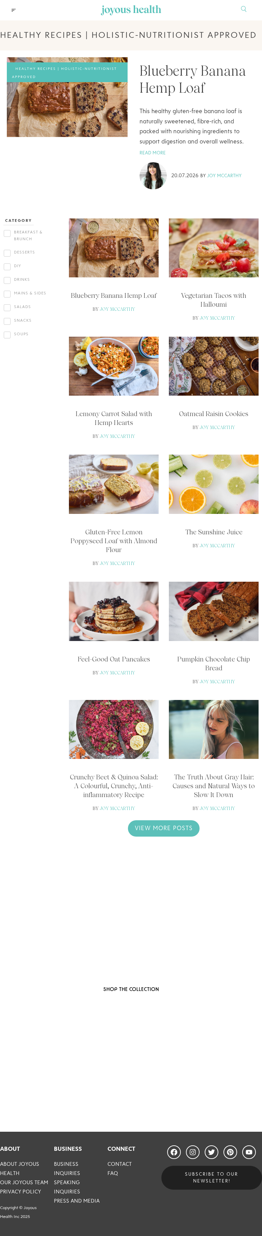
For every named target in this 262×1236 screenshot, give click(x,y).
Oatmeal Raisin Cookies (213, 414)
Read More (153, 153)
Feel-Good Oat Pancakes (114, 659)
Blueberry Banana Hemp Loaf (114, 295)
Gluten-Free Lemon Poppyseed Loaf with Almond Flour (114, 541)
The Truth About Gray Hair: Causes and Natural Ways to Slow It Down (214, 786)
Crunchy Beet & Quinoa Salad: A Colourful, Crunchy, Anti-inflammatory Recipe (114, 786)
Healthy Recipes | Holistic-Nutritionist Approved (64, 73)
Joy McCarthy (224, 175)
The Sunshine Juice (214, 532)
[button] (14, 10)
